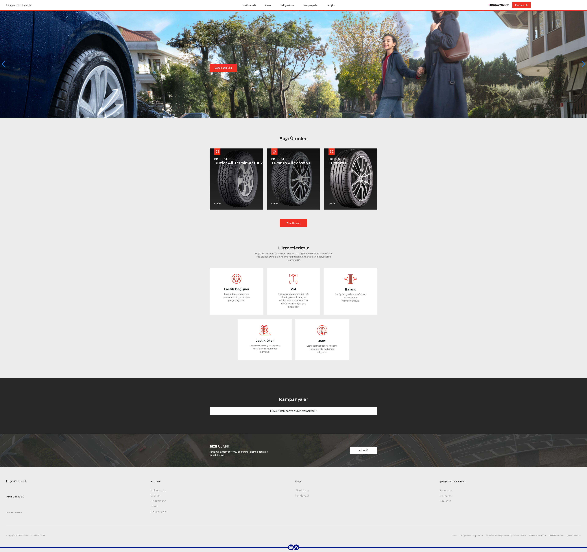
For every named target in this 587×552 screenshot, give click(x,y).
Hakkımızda (249, 5)
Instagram (446, 495)
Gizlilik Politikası (556, 536)
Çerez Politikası (574, 536)
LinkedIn (445, 500)
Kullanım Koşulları (537, 536)
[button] (583, 64)
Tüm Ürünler (293, 223)
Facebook (446, 490)
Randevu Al (521, 5)
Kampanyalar (310, 5)
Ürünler (156, 495)
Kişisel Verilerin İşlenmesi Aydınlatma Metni (506, 536)
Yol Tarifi (363, 450)
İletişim (331, 5)
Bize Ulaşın (302, 490)
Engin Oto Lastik (18, 5)
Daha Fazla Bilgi (223, 67)
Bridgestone (287, 5)
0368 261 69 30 (15, 496)
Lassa (268, 5)
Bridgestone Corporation (471, 536)
